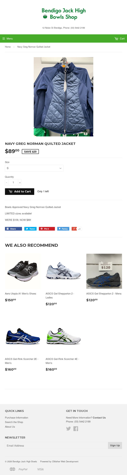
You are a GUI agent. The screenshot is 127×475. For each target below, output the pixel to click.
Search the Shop (14, 422)
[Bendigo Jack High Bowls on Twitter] (68, 429)
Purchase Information (16, 417)
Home (8, 46)
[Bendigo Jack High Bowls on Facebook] (75, 429)
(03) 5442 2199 (82, 421)
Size (7, 162)
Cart (122, 38)
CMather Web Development (65, 461)
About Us (10, 426)
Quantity (9, 176)
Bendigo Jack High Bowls (25, 461)
